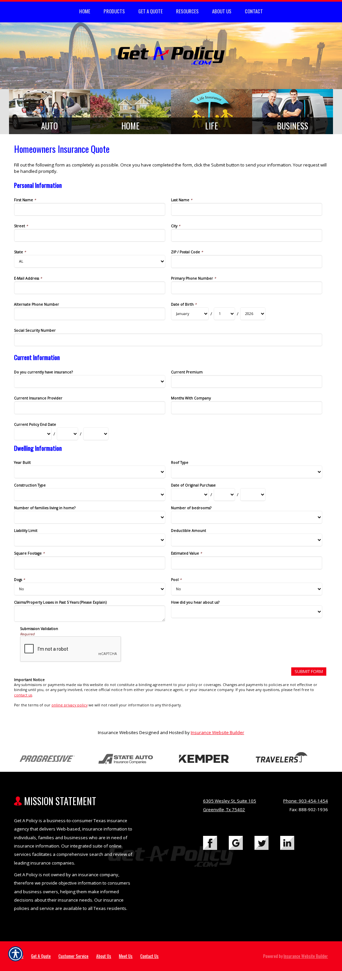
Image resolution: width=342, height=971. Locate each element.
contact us (23, 695)
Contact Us (149, 956)
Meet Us (126, 956)
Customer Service (73, 956)
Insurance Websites (118, 732)
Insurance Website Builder (217, 732)
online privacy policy (69, 705)
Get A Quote (41, 956)
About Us (103, 956)
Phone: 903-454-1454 (305, 801)
